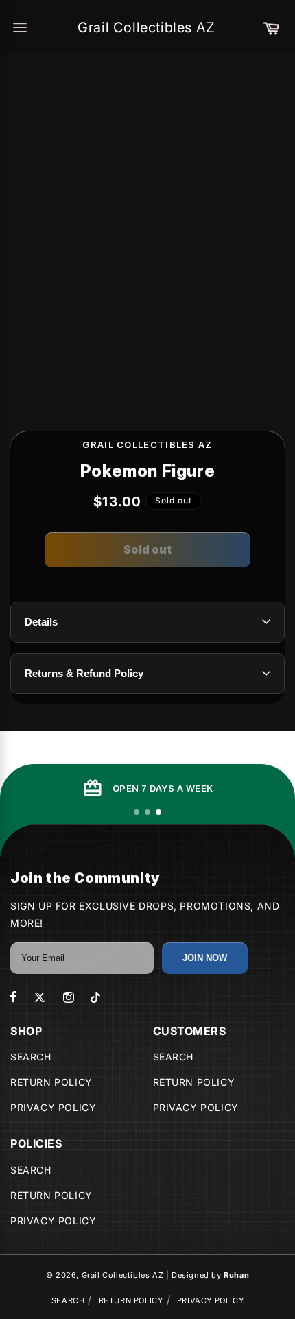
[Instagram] (68, 997)
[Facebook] (13, 997)
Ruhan (236, 1275)
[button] (271, 27)
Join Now (204, 958)
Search (30, 1056)
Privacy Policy (53, 1107)
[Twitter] (40, 997)
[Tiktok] (95, 997)
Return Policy (51, 1082)
